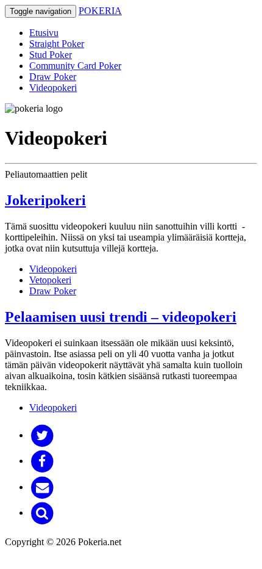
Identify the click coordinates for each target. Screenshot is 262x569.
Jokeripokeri (45, 200)
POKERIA (100, 10)
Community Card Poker (75, 65)
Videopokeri (53, 87)
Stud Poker (50, 54)
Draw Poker (52, 76)
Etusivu (43, 32)
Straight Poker (56, 43)
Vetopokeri (50, 280)
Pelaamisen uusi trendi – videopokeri (120, 317)
